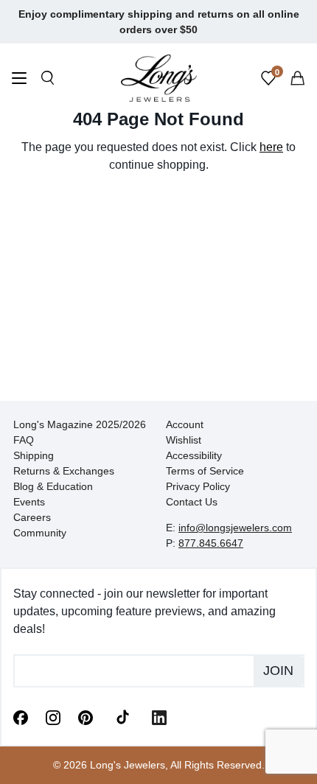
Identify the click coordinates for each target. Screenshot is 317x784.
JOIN (278, 670)
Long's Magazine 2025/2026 (79, 424)
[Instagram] (53, 716)
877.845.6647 (210, 543)
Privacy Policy (198, 486)
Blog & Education (53, 486)
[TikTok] (122, 716)
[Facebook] (20, 716)
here (271, 147)
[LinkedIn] (159, 716)
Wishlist (183, 440)
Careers (32, 517)
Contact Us (191, 502)
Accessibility (194, 455)
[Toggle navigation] (19, 80)
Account (184, 424)
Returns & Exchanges (63, 471)
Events (29, 502)
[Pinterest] (85, 716)
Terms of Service (205, 471)
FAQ (23, 440)
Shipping (33, 455)
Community (39, 533)
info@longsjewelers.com (235, 527)
